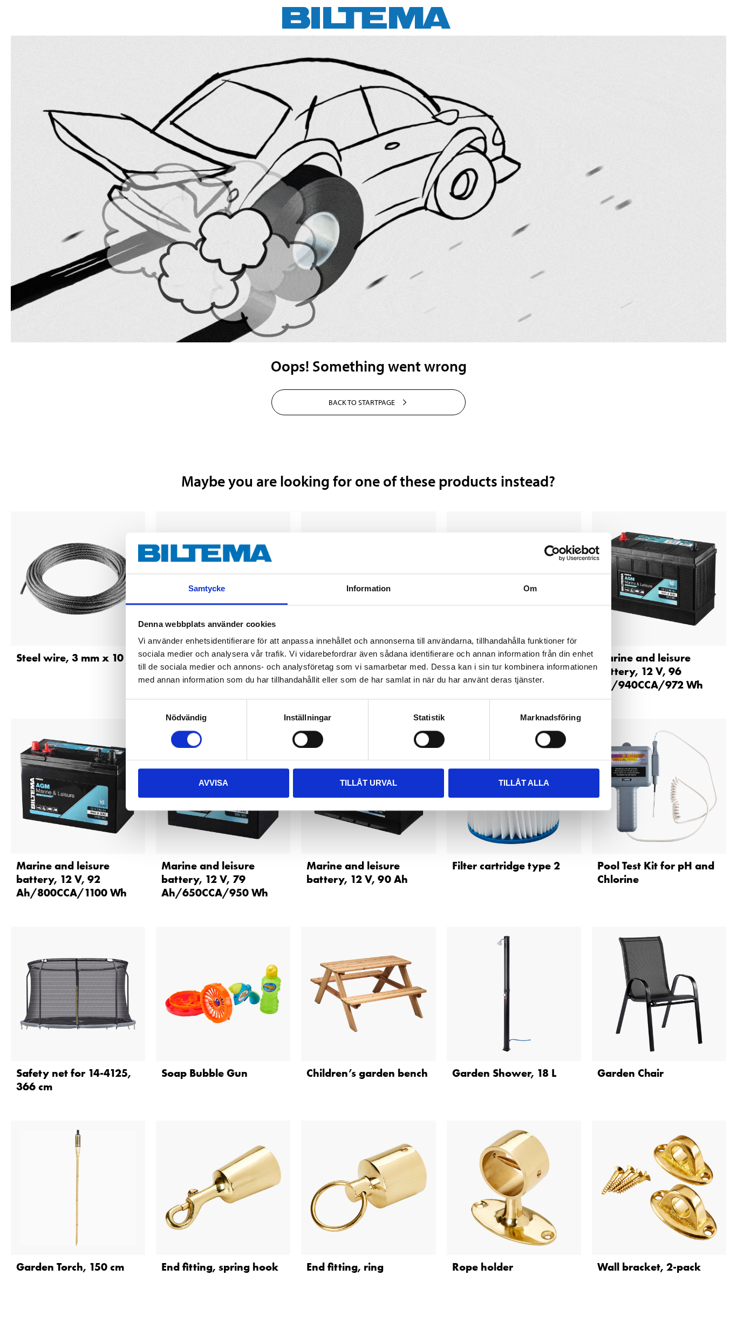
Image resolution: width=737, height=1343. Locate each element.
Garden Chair (630, 1073)
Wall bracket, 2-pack (649, 1267)
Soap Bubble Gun (204, 1073)
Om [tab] (530, 588)
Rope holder (482, 1267)
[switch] (307, 739)
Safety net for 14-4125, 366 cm (73, 1080)
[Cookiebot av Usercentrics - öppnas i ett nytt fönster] (552, 553)
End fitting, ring (345, 1267)
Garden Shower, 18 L (504, 1073)
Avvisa (213, 782)
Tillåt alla (524, 782)
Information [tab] (368, 588)
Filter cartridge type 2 (506, 866)
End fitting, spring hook (219, 1267)
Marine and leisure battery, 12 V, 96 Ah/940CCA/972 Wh (650, 671)
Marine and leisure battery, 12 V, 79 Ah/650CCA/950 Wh (214, 879)
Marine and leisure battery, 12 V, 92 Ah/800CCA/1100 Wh (71, 879)
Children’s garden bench (367, 1073)
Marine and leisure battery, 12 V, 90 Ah (357, 872)
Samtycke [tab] (207, 588)
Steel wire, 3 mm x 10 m (75, 658)
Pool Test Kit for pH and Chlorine (655, 872)
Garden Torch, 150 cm (70, 1267)
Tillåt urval (368, 782)
